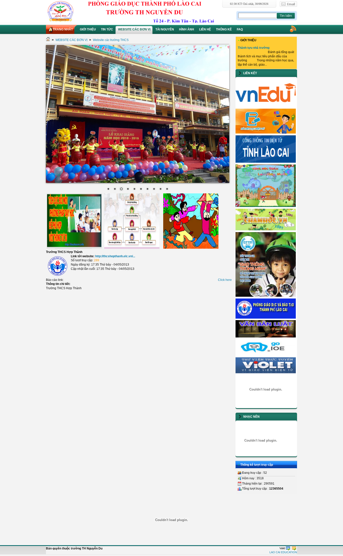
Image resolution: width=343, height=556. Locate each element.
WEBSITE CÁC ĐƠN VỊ (71, 40)
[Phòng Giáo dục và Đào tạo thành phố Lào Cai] (266, 317)
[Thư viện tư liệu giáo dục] (266, 373)
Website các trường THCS (111, 40)
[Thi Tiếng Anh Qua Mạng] (266, 354)
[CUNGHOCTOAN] (266, 206)
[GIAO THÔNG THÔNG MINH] (266, 295)
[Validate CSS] (294, 548)
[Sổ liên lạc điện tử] (266, 132)
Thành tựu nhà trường (253, 48)
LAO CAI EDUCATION (283, 552)
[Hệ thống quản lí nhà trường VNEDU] (266, 106)
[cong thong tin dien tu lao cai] (266, 161)
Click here (225, 280)
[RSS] (293, 28)
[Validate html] (288, 548)
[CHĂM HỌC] (266, 229)
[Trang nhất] (48, 40)
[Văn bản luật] (266, 336)
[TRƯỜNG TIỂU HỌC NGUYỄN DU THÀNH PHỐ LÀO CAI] (140, 11)
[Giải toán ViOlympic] (266, 389)
